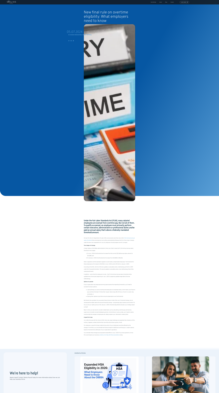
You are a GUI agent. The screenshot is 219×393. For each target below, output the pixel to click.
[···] (177, 2)
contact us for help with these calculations (109, 335)
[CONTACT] (11, 382)
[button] (69, 41)
